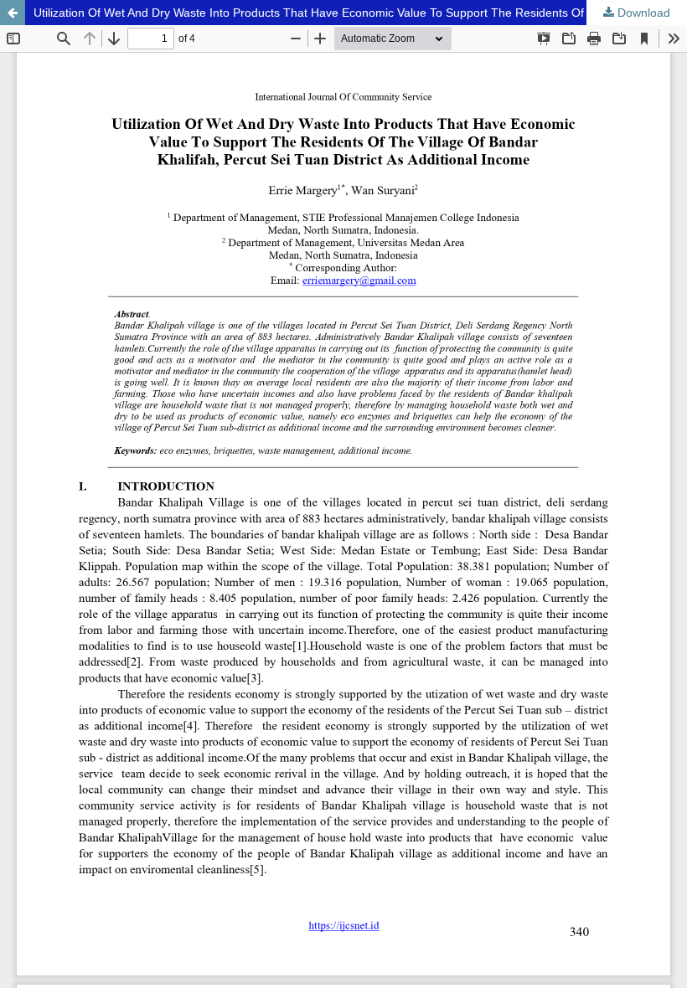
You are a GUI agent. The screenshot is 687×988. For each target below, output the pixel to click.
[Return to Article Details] (12, 12)
